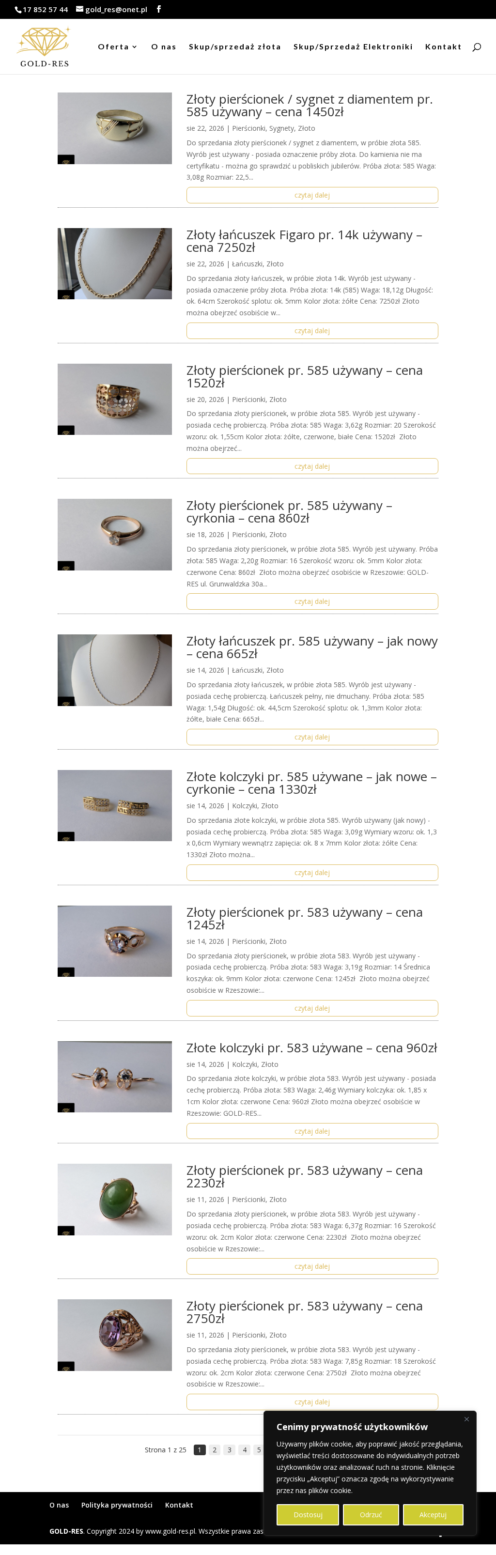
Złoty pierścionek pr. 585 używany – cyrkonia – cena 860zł (289, 511)
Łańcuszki (247, 263)
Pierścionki (248, 128)
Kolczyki (244, 805)
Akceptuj (433, 1514)
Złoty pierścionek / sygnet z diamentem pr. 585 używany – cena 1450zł (309, 105)
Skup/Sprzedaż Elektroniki (353, 47)
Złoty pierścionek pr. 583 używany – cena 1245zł (304, 918)
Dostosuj (308, 1514)
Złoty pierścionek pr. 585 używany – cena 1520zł (304, 376)
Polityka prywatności (117, 1504)
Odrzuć (371, 1514)
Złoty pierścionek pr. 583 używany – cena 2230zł (304, 1176)
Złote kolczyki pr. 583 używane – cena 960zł (311, 1047)
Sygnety (281, 128)
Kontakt (443, 47)
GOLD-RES (66, 1531)
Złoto (306, 128)
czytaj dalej (312, 195)
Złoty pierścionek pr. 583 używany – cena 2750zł (304, 1312)
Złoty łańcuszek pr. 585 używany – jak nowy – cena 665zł (312, 647)
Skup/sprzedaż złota (235, 47)
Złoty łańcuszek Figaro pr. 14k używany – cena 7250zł (304, 241)
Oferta (113, 47)
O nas (164, 47)
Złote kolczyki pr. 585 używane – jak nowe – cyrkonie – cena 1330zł (311, 783)
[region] (370, 1473)
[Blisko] (466, 1419)
